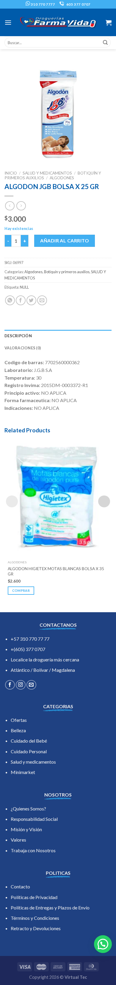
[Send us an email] (31, 685)
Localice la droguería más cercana (45, 659)
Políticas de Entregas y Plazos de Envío (50, 907)
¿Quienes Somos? (28, 808)
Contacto (20, 886)
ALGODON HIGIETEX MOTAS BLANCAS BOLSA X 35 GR (56, 571)
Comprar (21, 590)
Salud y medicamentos (33, 762)
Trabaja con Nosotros (33, 850)
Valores (18, 839)
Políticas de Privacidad (34, 897)
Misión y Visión (26, 829)
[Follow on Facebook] (10, 685)
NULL (24, 287)
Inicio (10, 173)
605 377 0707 (77, 4)
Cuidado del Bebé (29, 740)
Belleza (18, 730)
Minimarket (23, 772)
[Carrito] (109, 22)
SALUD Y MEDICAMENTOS (47, 173)
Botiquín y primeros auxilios (67, 271)
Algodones (62, 177)
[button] (103, 944)
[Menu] (8, 22)
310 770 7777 (42, 4)
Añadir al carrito (64, 240)
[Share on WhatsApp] (10, 300)
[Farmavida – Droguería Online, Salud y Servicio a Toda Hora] (58, 22)
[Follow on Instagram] (21, 685)
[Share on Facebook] (21, 300)
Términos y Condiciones (35, 918)
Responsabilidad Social (34, 819)
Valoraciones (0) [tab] (22, 348)
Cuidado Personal (29, 751)
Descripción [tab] (18, 335)
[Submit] (105, 43)
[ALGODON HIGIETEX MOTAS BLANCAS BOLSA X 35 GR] (58, 497)
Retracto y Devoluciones (36, 928)
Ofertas (19, 720)
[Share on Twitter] (31, 300)
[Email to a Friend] (42, 300)
